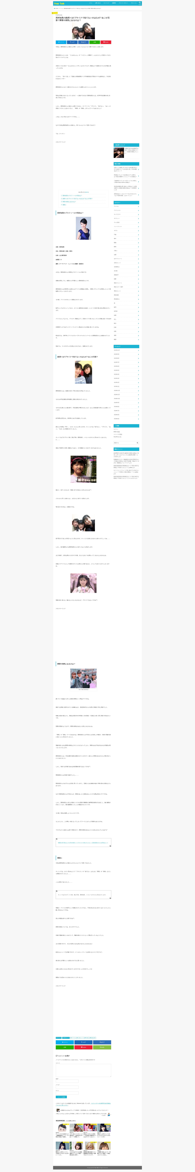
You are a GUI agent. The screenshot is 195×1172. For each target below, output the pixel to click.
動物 (115, 242)
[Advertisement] (83, 153)
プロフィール (133, 3)
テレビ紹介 (117, 222)
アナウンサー (117, 210)
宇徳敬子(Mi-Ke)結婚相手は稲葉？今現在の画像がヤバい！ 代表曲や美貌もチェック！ (131, 151)
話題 (115, 331)
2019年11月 (117, 350)
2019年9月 (116, 354)
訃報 (115, 327)
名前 (57, 1078)
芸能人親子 (93, 1037)
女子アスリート (118, 258)
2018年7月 (116, 410)
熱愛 (115, 279)
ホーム (90, 3)
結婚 (115, 315)
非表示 (86, 192)
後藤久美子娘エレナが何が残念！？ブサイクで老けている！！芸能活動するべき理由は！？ (83, 842)
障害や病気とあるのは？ (68, 201)
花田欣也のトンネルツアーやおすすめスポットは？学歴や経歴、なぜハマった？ (125, 194)
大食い (115, 250)
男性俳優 (116, 295)
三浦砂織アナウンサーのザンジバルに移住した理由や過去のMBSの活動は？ (125, 181)
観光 (115, 323)
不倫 (115, 234)
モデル (115, 230)
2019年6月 (116, 366)
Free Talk (59, 3)
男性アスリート (118, 283)
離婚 (115, 339)
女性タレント (66, 1037)
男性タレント (117, 291)
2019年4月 (116, 374)
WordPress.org (117, 436)
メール (58, 1084)
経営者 (115, 311)
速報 (115, 335)
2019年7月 (116, 362)
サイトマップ (106, 3)
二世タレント (80, 1037)
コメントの (118, 434)
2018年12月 (117, 390)
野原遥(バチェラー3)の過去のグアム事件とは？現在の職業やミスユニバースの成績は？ (125, 175)
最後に (63, 204)
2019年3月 (116, 378)
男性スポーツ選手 (118, 287)
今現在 (87, 1037)
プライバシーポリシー (123, 3)
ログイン (116, 429)
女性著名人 (117, 266)
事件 (115, 238)
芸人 (115, 319)
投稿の (117, 431)
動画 (115, 246)
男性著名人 (117, 299)
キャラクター (117, 214)
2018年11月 (117, 394)
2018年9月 (116, 402)
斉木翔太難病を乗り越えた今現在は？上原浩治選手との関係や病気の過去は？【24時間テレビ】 (125, 188)
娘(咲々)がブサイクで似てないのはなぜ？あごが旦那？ (77, 198)
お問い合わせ (98, 3)
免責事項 (114, 3)
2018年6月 (116, 414)
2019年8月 (116, 358)
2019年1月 (116, 386)
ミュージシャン (118, 226)
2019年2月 (116, 382)
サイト (57, 1090)
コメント (58, 1063)
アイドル (59, 1037)
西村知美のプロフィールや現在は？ (71, 195)
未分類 (115, 270)
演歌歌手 (116, 274)
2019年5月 (116, 370)
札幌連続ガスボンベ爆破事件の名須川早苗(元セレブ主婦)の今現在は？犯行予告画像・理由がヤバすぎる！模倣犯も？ (126, 461)
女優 (115, 254)
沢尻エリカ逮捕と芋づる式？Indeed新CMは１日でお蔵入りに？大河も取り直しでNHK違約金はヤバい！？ (125, 169)
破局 (115, 307)
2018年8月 (116, 406)
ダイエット (117, 218)
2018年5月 (116, 418)
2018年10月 (117, 398)
